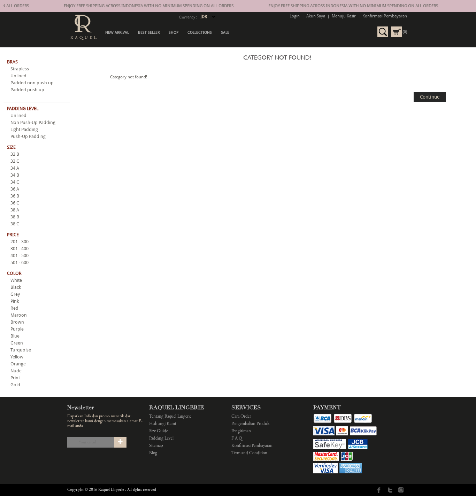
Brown (17, 322)
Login (295, 16)
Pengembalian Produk (250, 424)
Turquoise (20, 349)
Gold (15, 384)
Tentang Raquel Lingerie (170, 416)
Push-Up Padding (28, 136)
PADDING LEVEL (22, 108)
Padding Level (161, 438)
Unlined (18, 75)
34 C (14, 182)
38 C (14, 223)
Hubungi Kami (162, 424)
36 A (14, 189)
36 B (14, 196)
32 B (14, 154)
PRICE (13, 234)
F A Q (236, 438)
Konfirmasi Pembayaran (384, 16)
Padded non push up (32, 82)
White (16, 280)
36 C (14, 203)
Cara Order (241, 416)
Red (14, 308)
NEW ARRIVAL (117, 32)
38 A (14, 209)
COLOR (14, 273)
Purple (17, 329)
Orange (18, 363)
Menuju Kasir (344, 16)
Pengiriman (241, 431)
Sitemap (156, 446)
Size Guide (158, 431)
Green (16, 343)
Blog (153, 453)
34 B (14, 175)
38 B (14, 216)
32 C (14, 161)
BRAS (12, 61)
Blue (15, 336)
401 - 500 (19, 255)
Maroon (18, 315)
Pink (14, 301)
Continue (430, 97)
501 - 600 (19, 262)
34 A (14, 168)
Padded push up (27, 89)
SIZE (11, 147)
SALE (225, 32)
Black (15, 287)
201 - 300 (19, 241)
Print (15, 377)
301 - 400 (19, 248)
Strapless (19, 68)
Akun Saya (315, 16)
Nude (16, 370)
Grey (15, 294)
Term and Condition (249, 453)
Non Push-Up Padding (32, 122)
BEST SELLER (149, 32)
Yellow (16, 356)
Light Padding (24, 129)
